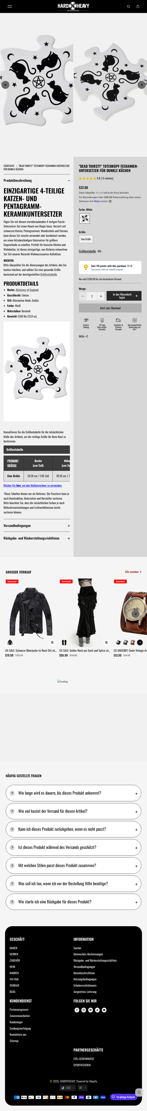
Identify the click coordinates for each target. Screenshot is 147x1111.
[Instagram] (83, 1010)
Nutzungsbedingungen (85, 979)
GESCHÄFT (17, 939)
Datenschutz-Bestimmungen (88, 954)
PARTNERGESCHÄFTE (88, 1050)
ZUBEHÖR (15, 960)
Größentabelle (48, 274)
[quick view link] (52, 642)
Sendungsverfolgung (20, 1028)
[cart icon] (137, 6)
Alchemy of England (27, 290)
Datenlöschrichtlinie (84, 973)
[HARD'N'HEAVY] (73, 6)
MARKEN (14, 973)
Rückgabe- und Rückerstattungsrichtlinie (95, 960)
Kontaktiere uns (18, 1034)
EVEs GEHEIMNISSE (84, 1059)
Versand (99, 192)
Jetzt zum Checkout (110, 308)
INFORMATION (84, 939)
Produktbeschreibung (18, 180)
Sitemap (14, 1041)
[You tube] (104, 1010)
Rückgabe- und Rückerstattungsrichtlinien (31, 538)
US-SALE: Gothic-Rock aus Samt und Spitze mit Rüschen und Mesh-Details (84, 650)
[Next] (142, 85)
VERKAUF (14, 985)
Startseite (9, 166)
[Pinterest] (90, 1010)
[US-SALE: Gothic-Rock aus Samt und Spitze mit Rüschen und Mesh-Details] (85, 613)
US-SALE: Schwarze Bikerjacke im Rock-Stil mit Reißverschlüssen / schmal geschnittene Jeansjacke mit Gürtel (30, 650)
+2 (140, 642)
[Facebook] (77, 1010)
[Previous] (5, 85)
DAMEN (13, 948)
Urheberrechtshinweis (85, 985)
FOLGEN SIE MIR (85, 1001)
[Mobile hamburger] (10, 6)
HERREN (14, 954)
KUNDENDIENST (21, 1001)
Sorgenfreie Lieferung (85, 991)
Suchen (77, 948)
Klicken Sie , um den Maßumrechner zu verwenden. (33, 485)
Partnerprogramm (19, 1009)
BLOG (12, 991)
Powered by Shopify (86, 1081)
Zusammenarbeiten (20, 1016)
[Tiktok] (97, 1010)
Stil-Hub (14, 979)
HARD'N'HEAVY (67, 1081)
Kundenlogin (16, 1022)
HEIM (12, 966)
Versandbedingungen (17, 525)
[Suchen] (128, 6)
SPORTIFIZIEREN (82, 1065)
